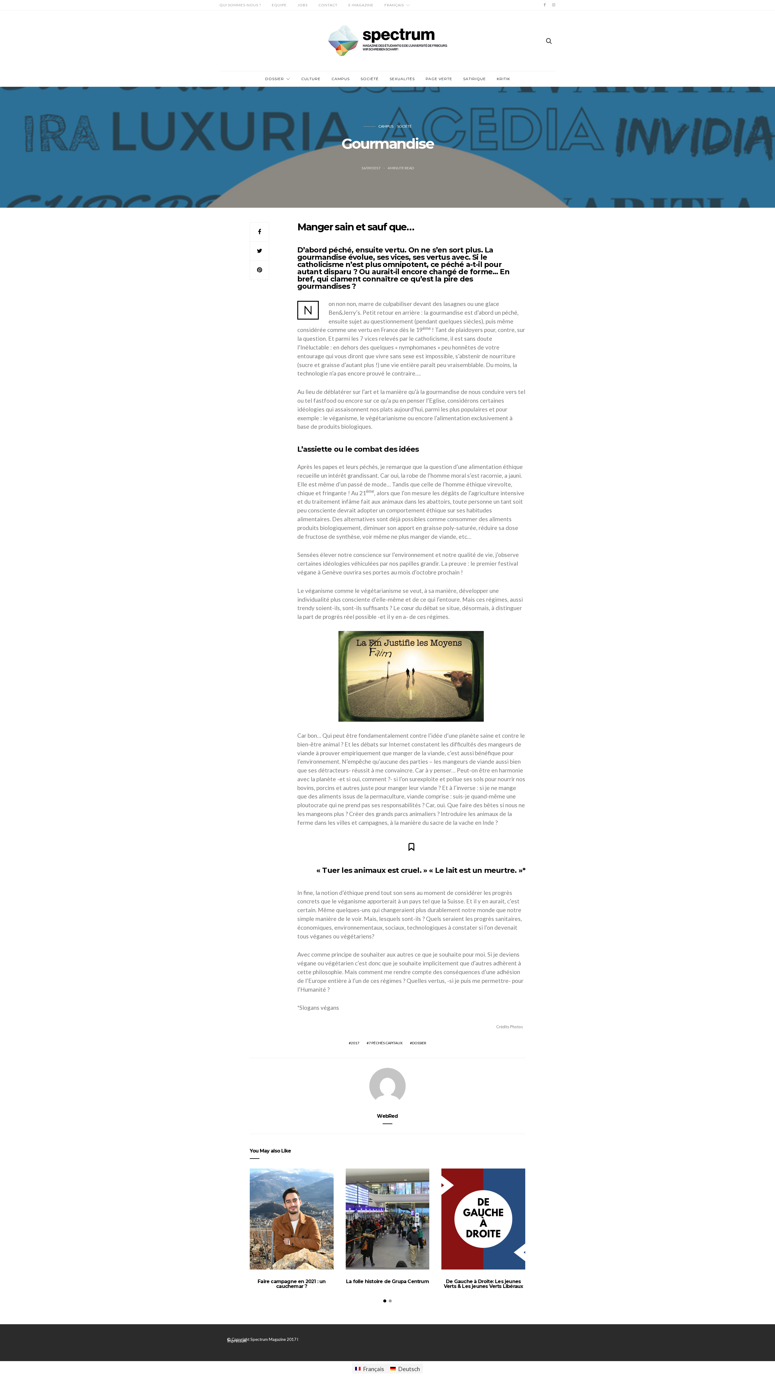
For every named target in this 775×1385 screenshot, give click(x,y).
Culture (311, 78)
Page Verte (439, 78)
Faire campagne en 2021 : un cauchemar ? (291, 1284)
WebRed (387, 1116)
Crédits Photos (509, 1026)
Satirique (474, 78)
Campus (340, 78)
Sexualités (402, 78)
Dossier (274, 78)
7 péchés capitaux (386, 1043)
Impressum (237, 1340)
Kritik (503, 78)
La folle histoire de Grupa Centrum (387, 1281)
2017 (355, 1043)
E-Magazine (361, 5)
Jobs (303, 5)
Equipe (279, 5)
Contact (328, 5)
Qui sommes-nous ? (240, 5)
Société (370, 78)
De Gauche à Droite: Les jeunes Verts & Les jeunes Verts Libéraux (483, 1284)
